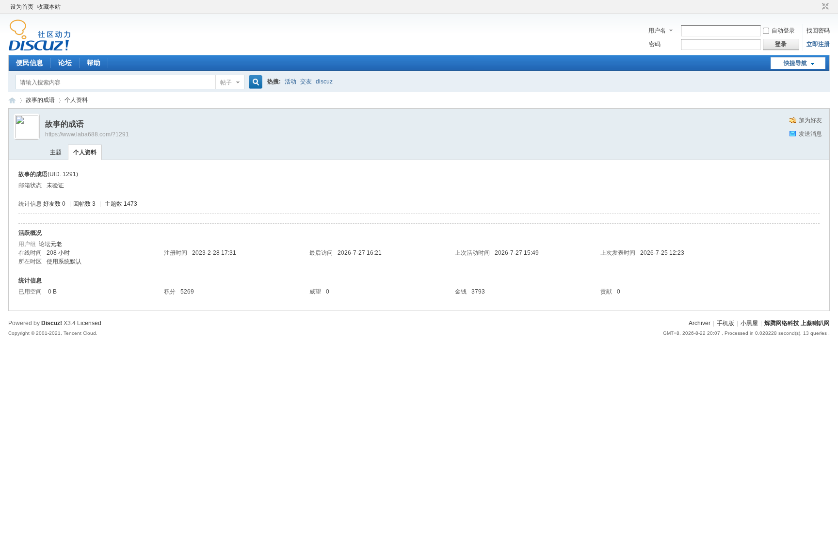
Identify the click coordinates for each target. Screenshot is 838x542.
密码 (655, 44)
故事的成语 (40, 100)
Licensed (89, 323)
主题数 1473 (121, 203)
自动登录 (783, 30)
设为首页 (21, 6)
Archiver (699, 323)
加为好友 (810, 120)
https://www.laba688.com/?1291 (87, 134)
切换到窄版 (824, 6)
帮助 (93, 62)
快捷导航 (795, 63)
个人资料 (85, 152)
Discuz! (51, 323)
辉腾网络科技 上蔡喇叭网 (12, 100)
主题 (56, 152)
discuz (324, 81)
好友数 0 (54, 203)
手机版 (725, 323)
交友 (306, 81)
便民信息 (29, 62)
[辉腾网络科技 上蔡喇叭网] (39, 49)
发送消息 (810, 134)
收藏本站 (49, 6)
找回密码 (818, 30)
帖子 (226, 82)
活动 (290, 81)
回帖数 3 (84, 203)
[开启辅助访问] (816, 6)
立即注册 (818, 44)
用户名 (657, 30)
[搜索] (254, 82)
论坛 (65, 62)
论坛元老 (50, 244)
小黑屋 (749, 323)
